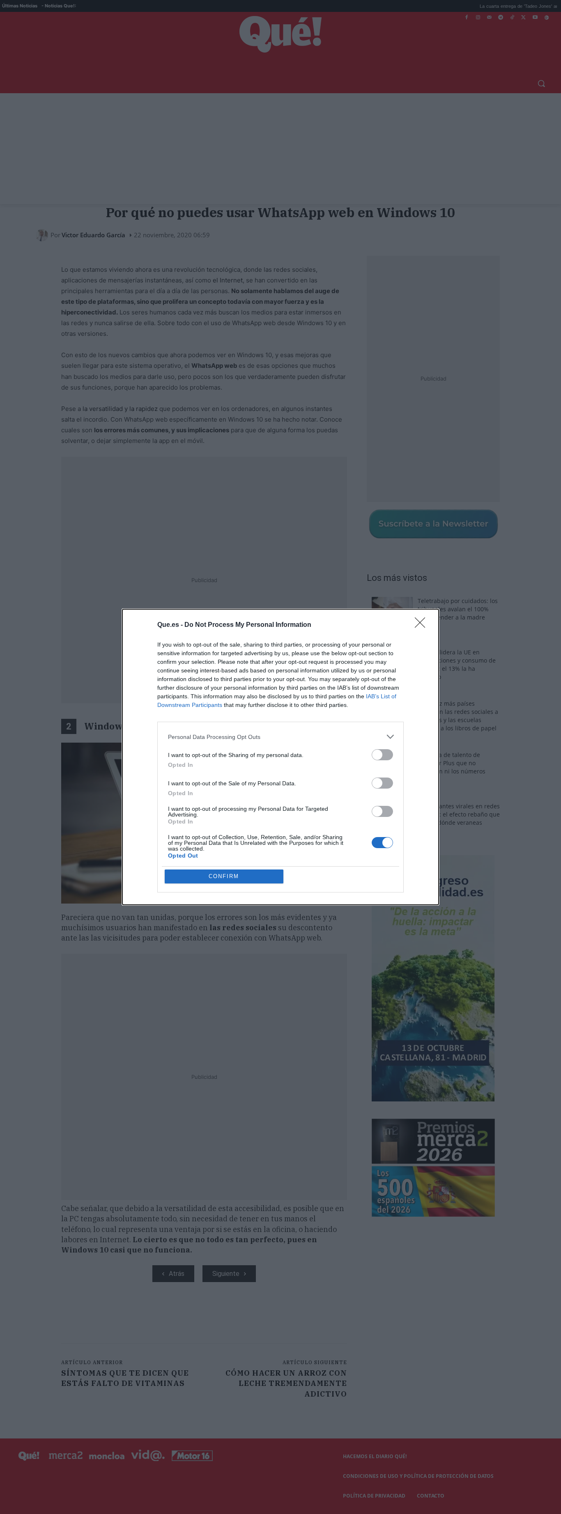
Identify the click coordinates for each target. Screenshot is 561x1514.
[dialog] (280, 757)
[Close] (422, 625)
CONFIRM (224, 876)
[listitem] (280, 736)
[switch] (382, 754)
